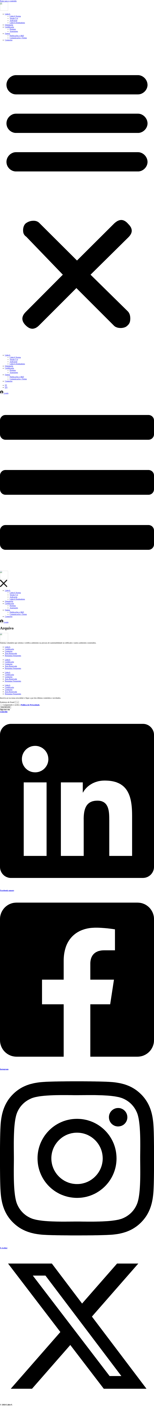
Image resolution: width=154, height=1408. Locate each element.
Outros (7, 34)
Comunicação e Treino (18, 38)
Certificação (9, 27)
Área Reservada (11, 653)
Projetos (13, 29)
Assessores (14, 31)
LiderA (7, 14)
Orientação (9, 25)
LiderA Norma (15, 16)
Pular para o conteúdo (8, 1)
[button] (77, 197)
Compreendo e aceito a (21, 705)
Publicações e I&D (17, 36)
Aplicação (13, 21)
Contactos (8, 40)
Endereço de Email (7, 702)
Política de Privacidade (9, 1407)
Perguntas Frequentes (13, 656)
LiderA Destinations (17, 23)
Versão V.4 (14, 18)
